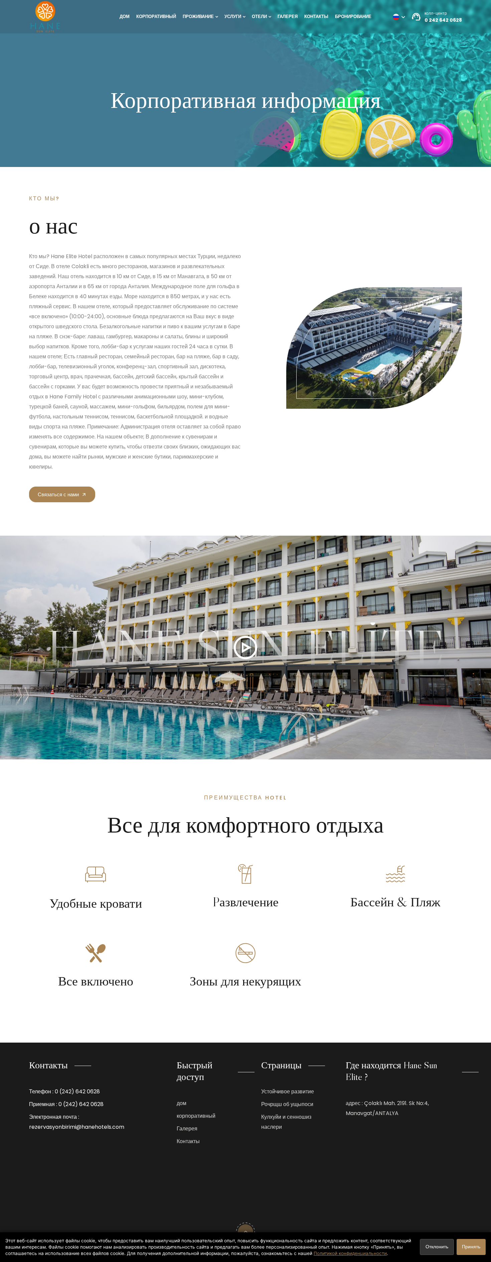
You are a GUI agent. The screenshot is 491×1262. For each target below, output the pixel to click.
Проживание (198, 16)
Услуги (232, 16)
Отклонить (437, 1247)
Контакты (316, 16)
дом (125, 16)
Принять (471, 1247)
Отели (259, 16)
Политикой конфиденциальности (350, 1253)
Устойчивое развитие (287, 1091)
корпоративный (156, 16)
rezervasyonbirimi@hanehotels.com (76, 1127)
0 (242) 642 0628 (77, 1091)
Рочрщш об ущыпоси (287, 1104)
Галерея (288, 16)
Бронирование (353, 16)
